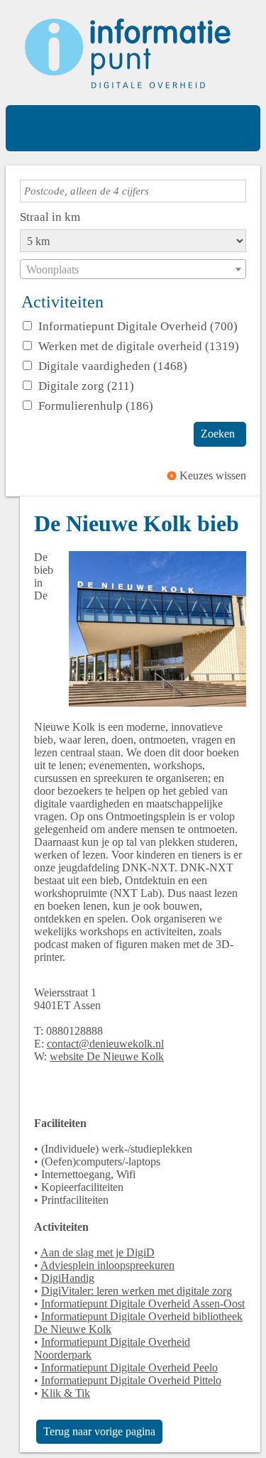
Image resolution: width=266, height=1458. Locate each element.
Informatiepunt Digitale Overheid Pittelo (131, 1380)
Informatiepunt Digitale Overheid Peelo (129, 1367)
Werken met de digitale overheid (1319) (138, 346)
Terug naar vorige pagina (99, 1431)
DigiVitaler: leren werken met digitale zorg (136, 1291)
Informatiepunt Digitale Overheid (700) (138, 326)
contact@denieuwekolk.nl (105, 1044)
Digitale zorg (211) (86, 386)
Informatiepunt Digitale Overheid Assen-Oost (143, 1303)
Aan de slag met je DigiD (97, 1252)
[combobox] (133, 269)
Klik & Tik (65, 1393)
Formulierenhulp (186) (95, 405)
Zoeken (218, 434)
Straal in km (50, 217)
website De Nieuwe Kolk (107, 1056)
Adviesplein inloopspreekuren (107, 1265)
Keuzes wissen (212, 475)
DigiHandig (67, 1278)
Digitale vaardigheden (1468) (112, 366)
